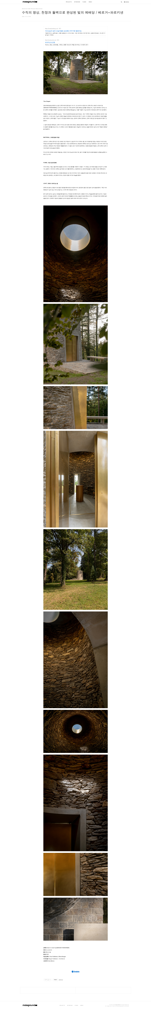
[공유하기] (48, 980)
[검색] (121, 2)
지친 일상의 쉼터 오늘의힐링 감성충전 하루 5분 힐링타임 (63, 31)
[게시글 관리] (50, 980)
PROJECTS (69, 1)
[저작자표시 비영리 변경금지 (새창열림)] (61, 979)
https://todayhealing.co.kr (51, 28)
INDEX (90, 1)
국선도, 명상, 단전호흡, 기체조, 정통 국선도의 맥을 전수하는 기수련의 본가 (66, 44)
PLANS (84, 1)
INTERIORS (77, 1)
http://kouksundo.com (50, 40)
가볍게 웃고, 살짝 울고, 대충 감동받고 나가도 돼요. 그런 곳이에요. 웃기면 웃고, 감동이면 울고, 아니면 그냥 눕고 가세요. (75, 34)
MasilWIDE (118, 1004)
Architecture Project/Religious (32, 8)
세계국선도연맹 (50, 42)
